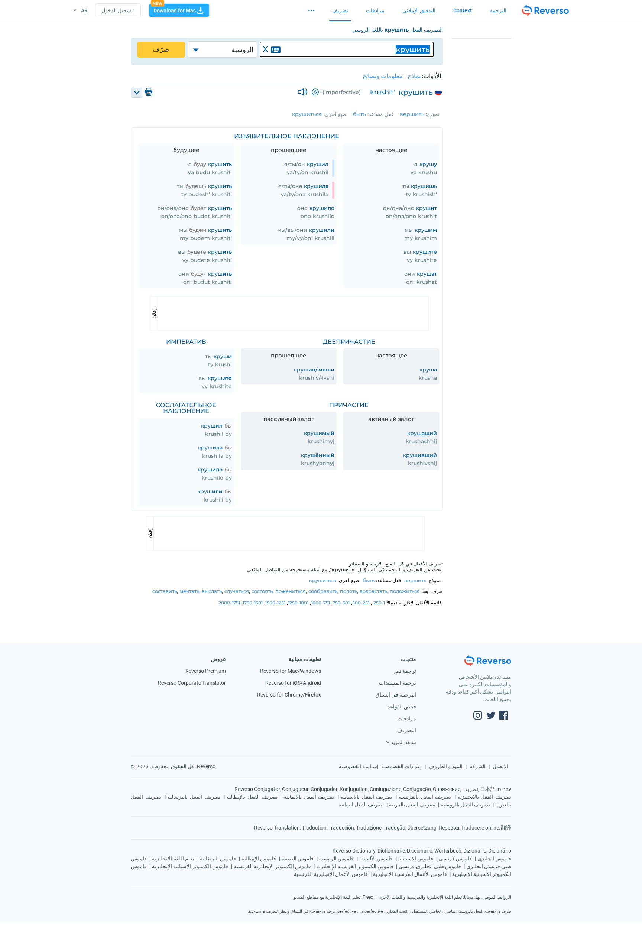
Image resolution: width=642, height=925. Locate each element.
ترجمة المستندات (397, 683)
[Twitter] (490, 716)
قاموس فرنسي (455, 858)
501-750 (341, 603)
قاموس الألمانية (376, 858)
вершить (412, 114)
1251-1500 (275, 603)
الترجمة (498, 10)
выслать (212, 591)
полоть (348, 591)
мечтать (189, 591)
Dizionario (474, 851)
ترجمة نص (404, 671)
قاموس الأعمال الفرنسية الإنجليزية (410, 874)
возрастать (373, 591)
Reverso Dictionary (354, 851)
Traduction (314, 828)
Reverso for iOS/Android (293, 683)
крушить (416, 92)
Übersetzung (422, 828)
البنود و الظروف (446, 766)
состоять (262, 591)
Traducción (341, 828)
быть (359, 114)
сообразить (322, 591)
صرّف (161, 49)
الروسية (242, 50)
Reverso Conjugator (257, 789)
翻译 (506, 828)
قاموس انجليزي (494, 858)
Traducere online (480, 828)
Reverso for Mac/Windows (290, 671)
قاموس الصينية (298, 858)
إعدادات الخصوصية (401, 766)
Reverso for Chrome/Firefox (289, 695)
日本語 (488, 789)
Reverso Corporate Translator (192, 683)
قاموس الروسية (336, 858)
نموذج (433, 114)
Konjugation (354, 789)
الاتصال (500, 766)
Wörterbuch (447, 851)
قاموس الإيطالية (258, 858)
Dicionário (499, 851)
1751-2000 (229, 603)
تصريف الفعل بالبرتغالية (193, 797)
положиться (405, 591)
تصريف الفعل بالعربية (412, 805)
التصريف (406, 730)
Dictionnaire (391, 851)
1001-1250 (298, 603)
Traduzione (369, 828)
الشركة (478, 766)
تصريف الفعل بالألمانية (309, 797)
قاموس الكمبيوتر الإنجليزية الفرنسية (272, 866)
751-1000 (320, 603)
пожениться (290, 591)
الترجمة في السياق (396, 695)
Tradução (394, 828)
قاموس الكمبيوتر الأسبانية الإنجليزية (190, 866)
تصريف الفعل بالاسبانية (366, 797)
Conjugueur (295, 789)
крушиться (307, 114)
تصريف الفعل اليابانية (361, 805)
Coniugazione (385, 789)
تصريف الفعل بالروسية (465, 805)
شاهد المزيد (403, 742)
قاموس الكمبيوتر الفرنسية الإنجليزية (354, 866)
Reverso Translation (277, 828)
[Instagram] (477, 716)
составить (164, 591)
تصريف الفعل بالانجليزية (484, 797)
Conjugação (417, 789)
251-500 (360, 603)
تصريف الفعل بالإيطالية (252, 797)
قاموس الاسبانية (415, 858)
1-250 (379, 603)
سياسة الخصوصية (358, 766)
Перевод (448, 828)
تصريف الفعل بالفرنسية (424, 797)
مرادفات (375, 10)
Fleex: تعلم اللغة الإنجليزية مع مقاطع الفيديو (333, 897)
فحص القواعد (402, 707)
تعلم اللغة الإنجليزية (173, 858)
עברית (504, 789)
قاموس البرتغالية (218, 858)
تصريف (340, 10)
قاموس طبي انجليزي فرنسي (430, 866)
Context (462, 10)
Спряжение (446, 789)
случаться (236, 591)
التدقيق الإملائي (418, 10)
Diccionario (419, 851)
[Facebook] (503, 716)
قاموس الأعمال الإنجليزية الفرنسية (331, 874)
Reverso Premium (205, 671)
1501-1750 (253, 603)
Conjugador (324, 789)
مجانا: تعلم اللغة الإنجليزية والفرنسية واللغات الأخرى (425, 897)
